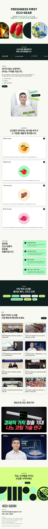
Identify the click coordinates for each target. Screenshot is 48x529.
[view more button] (44, 138)
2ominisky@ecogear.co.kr (12, 512)
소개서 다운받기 (21, 482)
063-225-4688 (7, 514)
